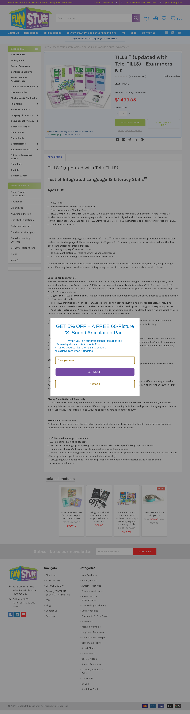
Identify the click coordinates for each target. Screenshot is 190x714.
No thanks (95, 384)
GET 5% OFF (95, 372)
